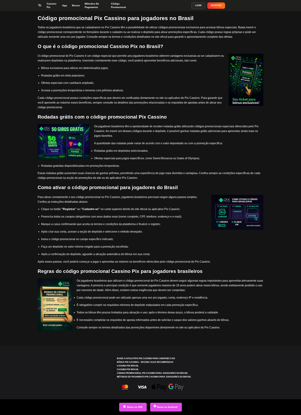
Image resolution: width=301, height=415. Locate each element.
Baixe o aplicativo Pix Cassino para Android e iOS (146, 358)
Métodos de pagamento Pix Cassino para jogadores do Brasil (154, 377)
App (64, 5)
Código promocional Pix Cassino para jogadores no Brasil (152, 373)
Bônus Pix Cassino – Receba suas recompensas (145, 362)
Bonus (76, 5)
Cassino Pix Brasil (128, 366)
